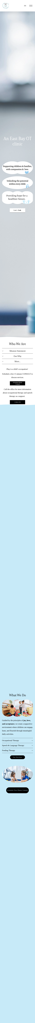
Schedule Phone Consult (17, 383)
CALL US (18, 402)
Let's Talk (17, 210)
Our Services (17, 757)
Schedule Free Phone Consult (17, 790)
